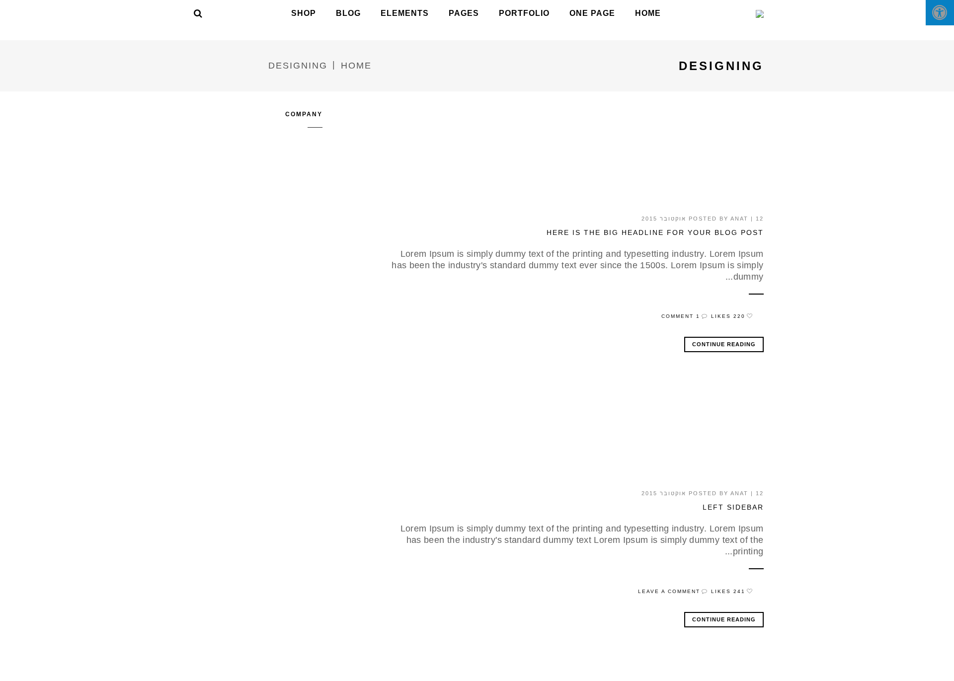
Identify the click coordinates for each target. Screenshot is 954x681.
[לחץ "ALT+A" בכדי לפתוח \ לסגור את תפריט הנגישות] (940, 12)
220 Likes (728, 316)
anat (739, 219)
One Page (592, 13)
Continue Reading (724, 344)
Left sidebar (733, 507)
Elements (405, 13)
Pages (464, 13)
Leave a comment (669, 591)
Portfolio (524, 13)
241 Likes (728, 591)
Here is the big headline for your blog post (655, 232)
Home (648, 13)
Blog (348, 13)
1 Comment (680, 316)
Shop (303, 13)
